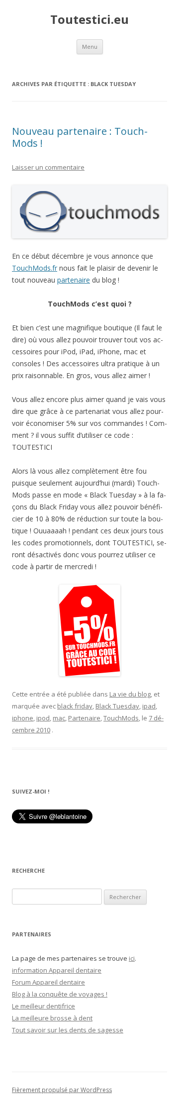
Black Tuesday (117, 706)
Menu (89, 46)
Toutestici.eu (89, 19)
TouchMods (121, 717)
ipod (43, 717)
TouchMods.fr (34, 268)
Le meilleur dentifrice (43, 1006)
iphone (22, 717)
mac (59, 717)
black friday (74, 706)
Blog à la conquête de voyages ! (59, 994)
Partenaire (84, 717)
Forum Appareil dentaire (48, 982)
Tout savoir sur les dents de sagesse (67, 1029)
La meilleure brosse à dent (52, 1017)
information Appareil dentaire (56, 970)
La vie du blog (130, 694)
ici (132, 958)
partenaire (73, 280)
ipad (149, 706)
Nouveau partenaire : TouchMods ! (80, 137)
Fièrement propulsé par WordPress (62, 1090)
